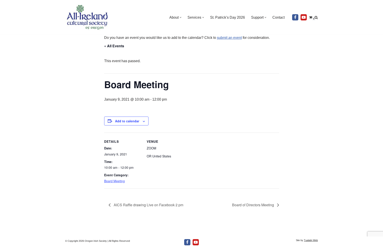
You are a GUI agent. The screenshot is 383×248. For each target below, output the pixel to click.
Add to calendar (127, 121)
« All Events (114, 45)
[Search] (316, 17)
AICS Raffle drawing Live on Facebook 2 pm (148, 204)
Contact (278, 17)
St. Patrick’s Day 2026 (227, 17)
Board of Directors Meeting (253, 204)
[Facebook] (295, 17)
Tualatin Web (311, 240)
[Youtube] (304, 17)
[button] (180, 17)
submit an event (229, 38)
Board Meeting (114, 181)
